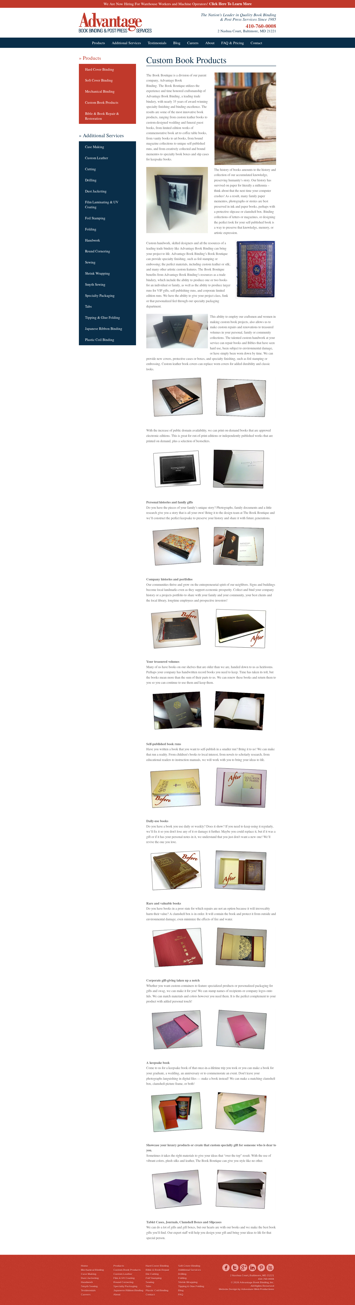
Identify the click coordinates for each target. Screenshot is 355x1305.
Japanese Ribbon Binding (103, 328)
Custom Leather (96, 157)
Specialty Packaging (100, 295)
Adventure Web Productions (257, 1289)
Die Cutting (152, 1274)
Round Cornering (97, 251)
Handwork (92, 240)
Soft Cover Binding (99, 80)
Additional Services (126, 42)
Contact (256, 42)
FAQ (180, 1294)
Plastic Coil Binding (99, 339)
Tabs (88, 306)
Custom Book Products (101, 102)
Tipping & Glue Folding (102, 317)
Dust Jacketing (96, 191)
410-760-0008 (261, 26)
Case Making (94, 146)
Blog (176, 42)
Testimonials (157, 42)
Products (98, 42)
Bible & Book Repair (157, 1270)
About (209, 42)
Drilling (91, 180)
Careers (192, 42)
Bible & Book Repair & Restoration (102, 116)
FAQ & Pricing (232, 42)
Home (84, 1266)
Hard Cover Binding (99, 69)
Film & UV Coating (124, 1278)
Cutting (90, 169)
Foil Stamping (95, 218)
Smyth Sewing (95, 284)
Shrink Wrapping (97, 273)
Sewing (90, 262)
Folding (90, 229)
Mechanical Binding (100, 91)
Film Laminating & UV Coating (101, 204)
